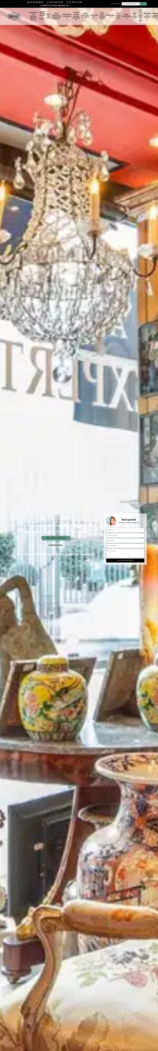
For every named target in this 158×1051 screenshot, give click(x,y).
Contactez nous (55, 545)
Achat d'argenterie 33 (126, 16)
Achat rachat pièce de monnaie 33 (102, 16)
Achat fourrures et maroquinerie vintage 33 (56, 16)
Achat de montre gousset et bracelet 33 (42, 16)
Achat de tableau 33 (134, 16)
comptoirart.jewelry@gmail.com (54, 5)
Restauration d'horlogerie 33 (66, 16)
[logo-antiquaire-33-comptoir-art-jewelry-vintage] (13, 16)
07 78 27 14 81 (75, 2)
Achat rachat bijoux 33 (118, 16)
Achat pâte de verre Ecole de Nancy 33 (140, 16)
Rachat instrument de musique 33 (85, 16)
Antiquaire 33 (94, 16)
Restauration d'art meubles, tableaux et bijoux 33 (33, 16)
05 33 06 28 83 (36, 2)
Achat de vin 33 (48, 16)
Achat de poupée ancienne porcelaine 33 (76, 16)
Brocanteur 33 (110, 16)
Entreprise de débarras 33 (147, 16)
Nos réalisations (55, 538)
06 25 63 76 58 (56, 2)
